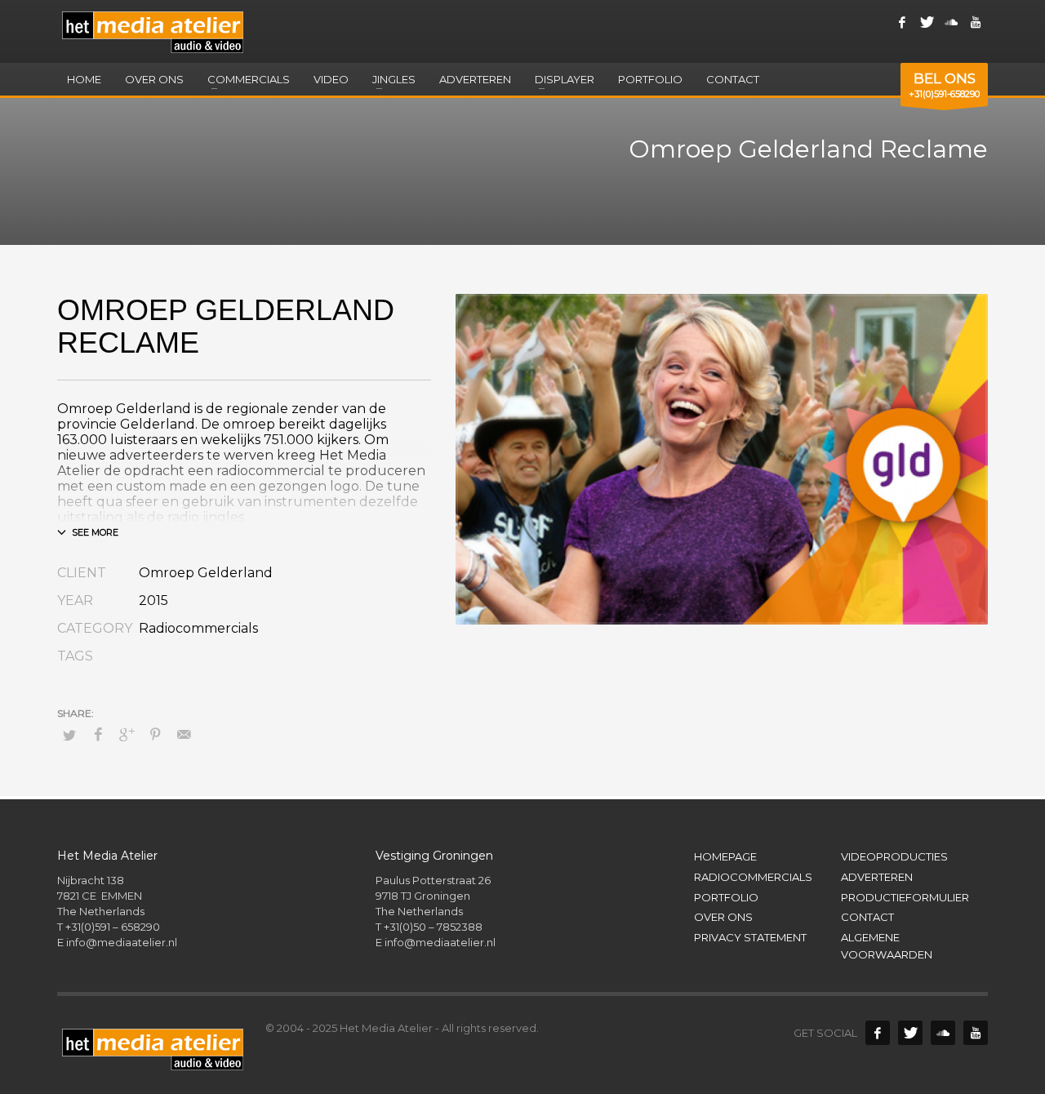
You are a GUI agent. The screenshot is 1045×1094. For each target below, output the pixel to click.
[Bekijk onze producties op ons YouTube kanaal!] (975, 1033)
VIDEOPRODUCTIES (894, 856)
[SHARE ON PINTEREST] (155, 735)
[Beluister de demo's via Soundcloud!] (943, 1033)
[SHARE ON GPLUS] (126, 735)
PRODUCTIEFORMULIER (905, 897)
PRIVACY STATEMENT (750, 937)
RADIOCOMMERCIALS (753, 876)
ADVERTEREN (877, 876)
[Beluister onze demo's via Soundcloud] (951, 22)
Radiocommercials (198, 628)
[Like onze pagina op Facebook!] (902, 22)
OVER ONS (723, 916)
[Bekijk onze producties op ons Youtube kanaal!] (975, 22)
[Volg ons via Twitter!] (910, 1033)
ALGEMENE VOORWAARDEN (886, 946)
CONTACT (867, 916)
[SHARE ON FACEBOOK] (98, 735)
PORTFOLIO (726, 897)
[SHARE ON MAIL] (183, 735)
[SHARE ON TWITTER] (69, 735)
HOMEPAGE (725, 856)
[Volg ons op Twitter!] (926, 22)
